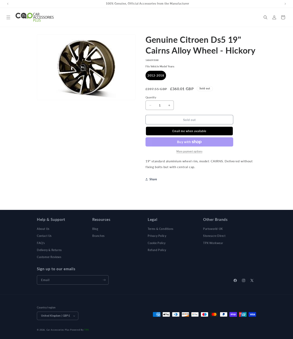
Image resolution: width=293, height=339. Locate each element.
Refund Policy (157, 250)
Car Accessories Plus (58, 329)
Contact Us (44, 235)
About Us (43, 228)
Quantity (151, 97)
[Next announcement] (285, 4)
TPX (86, 329)
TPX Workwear (213, 243)
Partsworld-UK (213, 228)
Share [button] (153, 179)
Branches (98, 235)
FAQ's (41, 243)
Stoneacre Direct (214, 235)
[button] (8, 17)
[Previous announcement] (7, 4)
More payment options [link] (189, 151)
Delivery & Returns (49, 250)
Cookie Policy (157, 243)
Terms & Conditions (160, 228)
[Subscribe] (104, 280)
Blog (95, 228)
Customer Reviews (49, 257)
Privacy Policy (157, 235)
